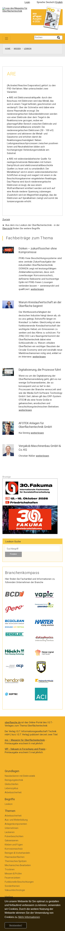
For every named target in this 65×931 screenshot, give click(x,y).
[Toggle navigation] (6, 38)
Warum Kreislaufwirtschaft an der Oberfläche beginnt (40, 304)
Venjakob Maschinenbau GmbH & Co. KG (40, 448)
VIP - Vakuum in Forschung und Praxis (25, 749)
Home (7, 48)
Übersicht (7, 228)
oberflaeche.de (13, 722)
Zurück (6, 219)
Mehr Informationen (29, 917)
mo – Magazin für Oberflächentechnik (25, 740)
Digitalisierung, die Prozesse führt (40, 370)
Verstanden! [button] (15, 925)
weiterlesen (37, 289)
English (59, 2)
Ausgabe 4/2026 (37, 20)
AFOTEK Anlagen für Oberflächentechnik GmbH (35, 425)
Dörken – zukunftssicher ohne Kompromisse (38, 250)
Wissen (17, 48)
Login (27, 2)
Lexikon (27, 48)
